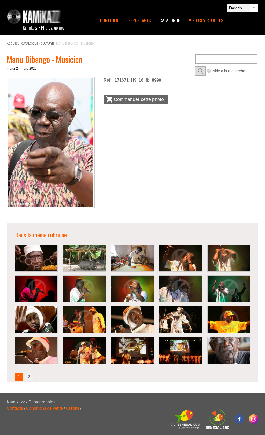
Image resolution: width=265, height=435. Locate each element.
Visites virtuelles (206, 20)
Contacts (15, 408)
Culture (47, 43)
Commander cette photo (139, 99)
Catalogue (170, 20)
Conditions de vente (44, 408)
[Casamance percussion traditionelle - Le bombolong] (84, 258)
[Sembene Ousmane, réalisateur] (228, 350)
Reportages (139, 20)
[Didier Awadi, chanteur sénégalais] (180, 258)
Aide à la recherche (228, 71)
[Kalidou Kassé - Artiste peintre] (132, 258)
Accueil (13, 43)
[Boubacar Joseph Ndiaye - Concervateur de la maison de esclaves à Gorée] (36, 258)
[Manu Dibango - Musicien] (51, 142)
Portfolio (110, 20)
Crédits (72, 408)
